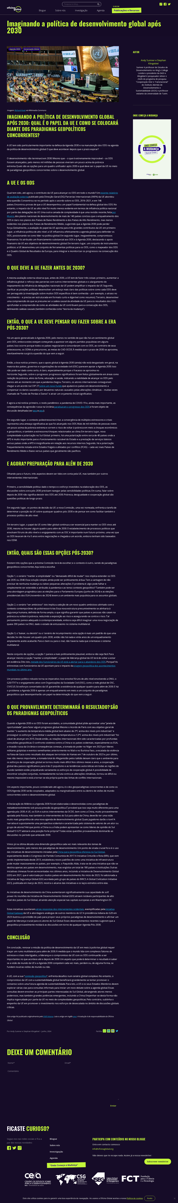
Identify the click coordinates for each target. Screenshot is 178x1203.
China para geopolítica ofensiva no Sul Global (81, 851)
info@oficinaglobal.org (102, 1148)
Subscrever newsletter (157, 1161)
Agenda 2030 (15, 49)
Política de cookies (135, 1198)
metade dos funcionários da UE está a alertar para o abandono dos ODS (68, 661)
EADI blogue (48, 1016)
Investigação (56, 1151)
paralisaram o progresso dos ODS (72, 406)
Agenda (54, 1158)
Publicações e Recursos (62, 1164)
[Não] (174, 1198)
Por (23, 1031)
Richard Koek (20, 110)
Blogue (53, 1138)
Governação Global (31, 49)
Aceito (149, 1198)
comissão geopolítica (36, 976)
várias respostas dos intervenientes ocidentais (59, 909)
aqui (35, 410)
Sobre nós (55, 1145)
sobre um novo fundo (50, 385)
